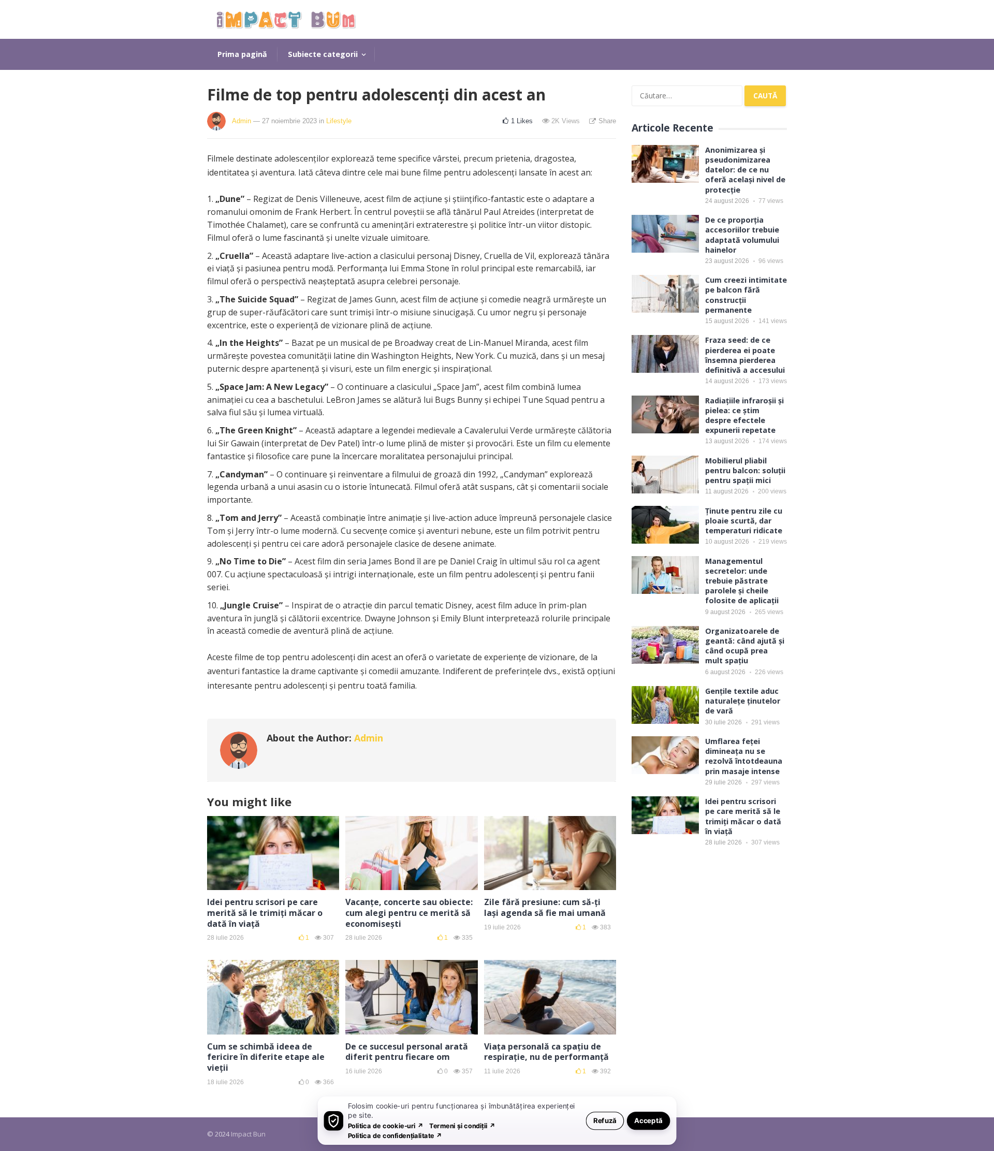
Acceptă (648, 1120)
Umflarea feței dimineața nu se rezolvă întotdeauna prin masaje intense (743, 756)
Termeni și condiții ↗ (462, 1125)
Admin (241, 121)
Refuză (605, 1120)
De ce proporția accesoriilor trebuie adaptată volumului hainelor (742, 235)
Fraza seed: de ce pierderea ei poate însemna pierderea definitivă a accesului (745, 355)
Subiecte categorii (323, 54)
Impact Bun (248, 1134)
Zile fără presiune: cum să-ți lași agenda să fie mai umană (545, 907)
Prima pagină (242, 54)
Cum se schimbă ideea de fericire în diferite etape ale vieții (266, 1057)
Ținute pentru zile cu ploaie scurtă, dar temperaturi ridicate (743, 520)
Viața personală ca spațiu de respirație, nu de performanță (546, 1052)
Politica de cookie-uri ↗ (385, 1125)
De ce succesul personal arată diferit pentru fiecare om (406, 1052)
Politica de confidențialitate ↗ (395, 1135)
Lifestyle (339, 121)
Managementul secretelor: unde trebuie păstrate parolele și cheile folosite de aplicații (742, 581)
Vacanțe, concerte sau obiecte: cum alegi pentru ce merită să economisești (409, 912)
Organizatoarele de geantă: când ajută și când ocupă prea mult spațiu (744, 646)
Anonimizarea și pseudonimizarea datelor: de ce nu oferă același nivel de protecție (745, 170)
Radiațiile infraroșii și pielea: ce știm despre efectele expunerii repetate (744, 415)
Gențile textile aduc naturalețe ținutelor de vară (742, 701)
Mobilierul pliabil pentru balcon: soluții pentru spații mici (745, 470)
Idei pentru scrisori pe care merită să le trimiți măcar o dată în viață (265, 912)
